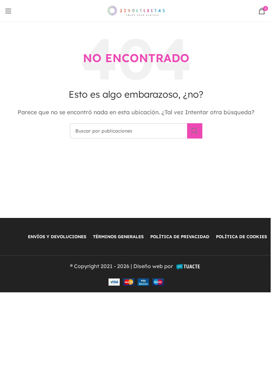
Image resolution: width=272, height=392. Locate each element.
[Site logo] (136, 10)
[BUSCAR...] (194, 131)
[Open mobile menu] (8, 11)
